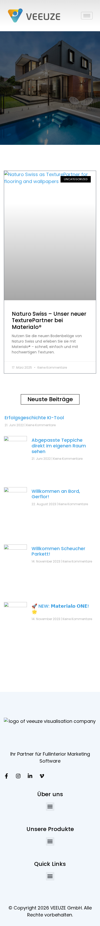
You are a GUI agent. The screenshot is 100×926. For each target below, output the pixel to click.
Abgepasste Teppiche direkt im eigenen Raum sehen (59, 445)
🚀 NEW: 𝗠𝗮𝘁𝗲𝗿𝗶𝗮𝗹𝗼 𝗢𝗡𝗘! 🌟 (60, 609)
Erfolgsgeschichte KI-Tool (34, 417)
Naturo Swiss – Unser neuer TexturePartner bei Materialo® (49, 320)
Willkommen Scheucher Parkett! (58, 551)
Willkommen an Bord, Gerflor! (56, 494)
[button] (50, 806)
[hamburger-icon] (87, 15)
